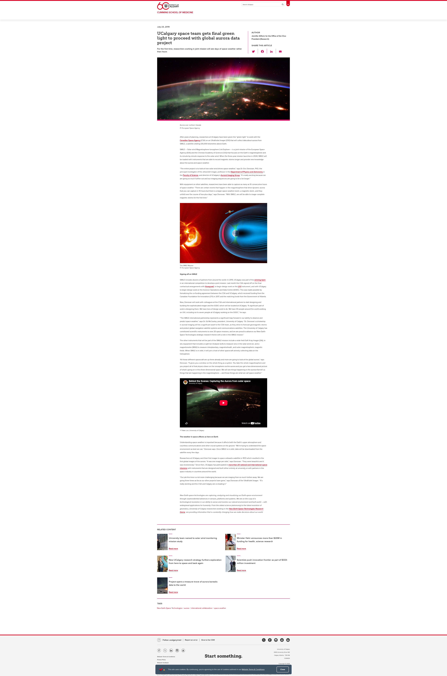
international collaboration (201, 608)
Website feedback (163, 663)
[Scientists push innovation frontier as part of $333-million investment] (230, 564)
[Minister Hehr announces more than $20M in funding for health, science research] (230, 542)
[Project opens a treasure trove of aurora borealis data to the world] (162, 585)
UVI (239, 286)
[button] (255, 51)
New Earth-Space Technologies (169, 608)
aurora (186, 608)
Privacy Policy (161, 660)
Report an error (191, 640)
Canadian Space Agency (190, 140)
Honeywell (209, 286)
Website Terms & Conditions (253, 669)
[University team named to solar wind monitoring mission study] (162, 542)
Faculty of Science (190, 175)
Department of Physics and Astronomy (247, 171)
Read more (173, 548)
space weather (220, 608)
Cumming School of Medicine (175, 12)
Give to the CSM (208, 640)
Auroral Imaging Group (230, 175)
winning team (260, 280)
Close (282, 669)
